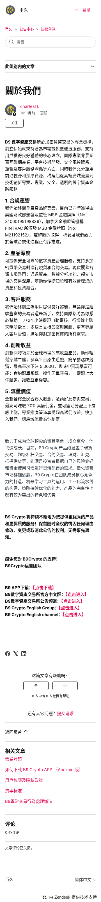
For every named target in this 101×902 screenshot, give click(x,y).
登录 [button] (86, 9)
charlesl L (29, 106)
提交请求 (65, 713)
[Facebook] (7, 653)
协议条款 (48, 29)
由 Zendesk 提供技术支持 (73, 897)
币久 (8, 29)
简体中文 (84, 879)
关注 (14, 123)
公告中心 (26, 29)
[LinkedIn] (23, 653)
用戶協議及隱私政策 (24, 780)
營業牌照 (13, 759)
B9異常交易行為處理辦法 (28, 801)
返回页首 (14, 732)
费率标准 (13, 790)
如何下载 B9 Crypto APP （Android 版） (44, 769)
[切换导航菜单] (77, 9)
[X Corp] (15, 653)
